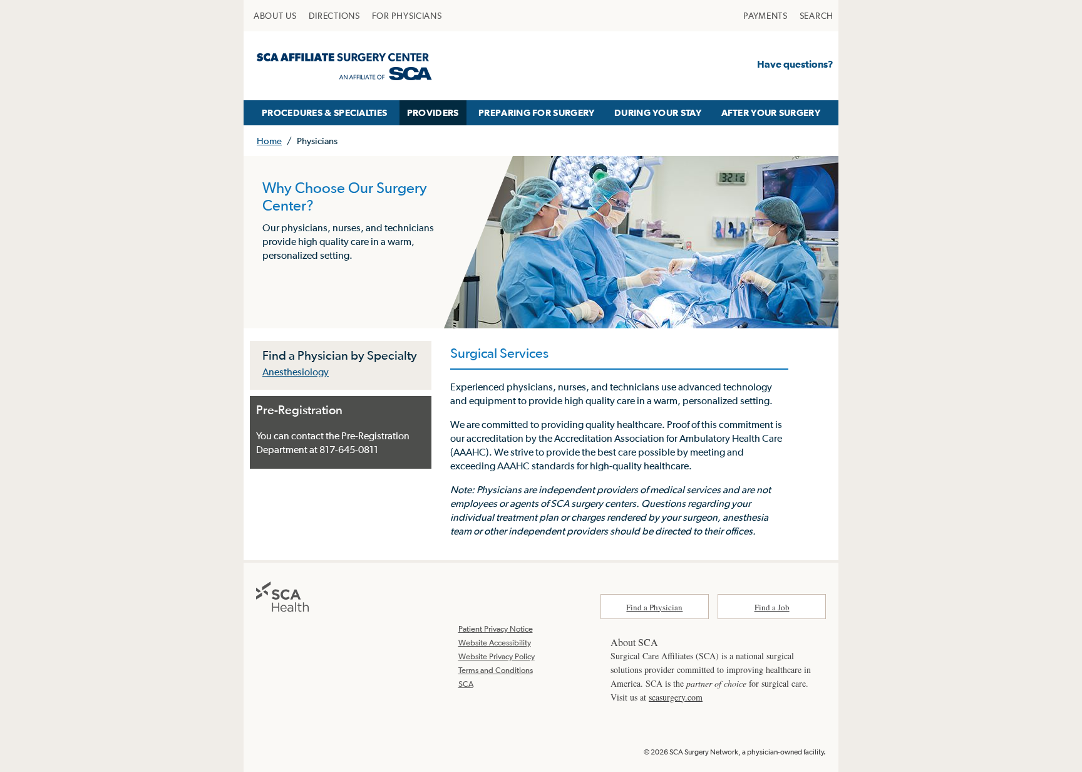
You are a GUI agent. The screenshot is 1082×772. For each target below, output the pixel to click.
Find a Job (772, 607)
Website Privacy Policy (496, 656)
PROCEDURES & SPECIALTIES (324, 112)
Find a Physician (654, 607)
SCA (465, 684)
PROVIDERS (433, 112)
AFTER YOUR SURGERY (770, 112)
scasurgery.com (676, 697)
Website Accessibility (494, 642)
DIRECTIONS (334, 16)
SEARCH (816, 16)
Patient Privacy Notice (495, 629)
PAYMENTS (765, 16)
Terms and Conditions (495, 670)
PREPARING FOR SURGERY (536, 112)
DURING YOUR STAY (657, 112)
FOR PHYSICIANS (407, 16)
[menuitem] (275, 15)
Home (269, 140)
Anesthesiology (295, 371)
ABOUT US (275, 16)
